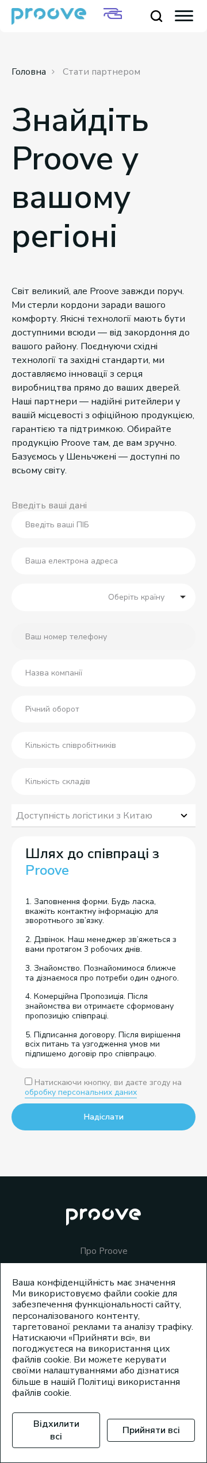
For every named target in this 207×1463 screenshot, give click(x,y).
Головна (29, 71)
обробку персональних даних (81, 1092)
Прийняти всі (151, 1430)
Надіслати (104, 1116)
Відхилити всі (56, 1430)
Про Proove (104, 1251)
